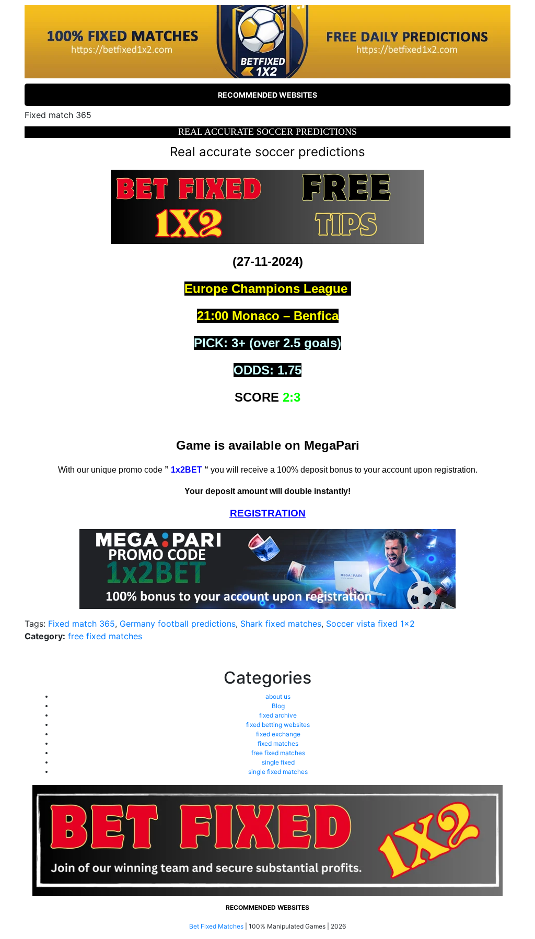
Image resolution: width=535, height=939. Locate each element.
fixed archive (278, 715)
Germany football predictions (178, 623)
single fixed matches (278, 772)
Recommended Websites (267, 94)
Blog (278, 706)
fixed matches (278, 743)
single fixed (278, 762)
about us (277, 696)
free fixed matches (105, 636)
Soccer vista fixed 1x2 (370, 623)
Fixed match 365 (81, 623)
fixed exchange (278, 734)
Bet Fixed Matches (216, 926)
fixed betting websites (278, 725)
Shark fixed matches (280, 623)
